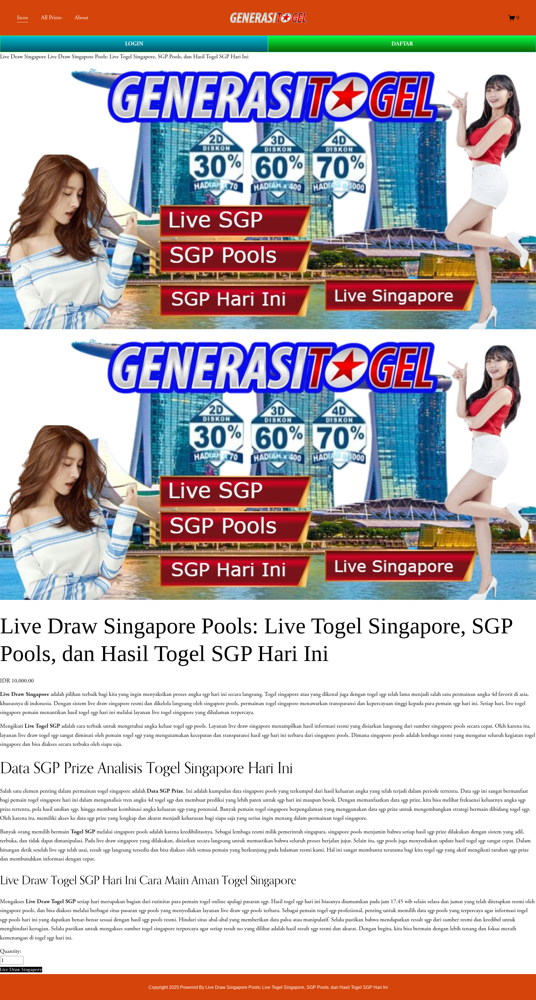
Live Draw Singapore (23, 56)
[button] (21, 969)
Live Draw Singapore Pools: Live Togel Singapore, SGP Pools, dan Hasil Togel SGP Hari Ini (147, 56)
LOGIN (134, 43)
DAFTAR (402, 43)
